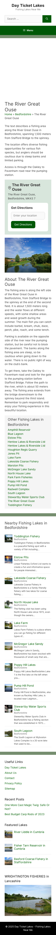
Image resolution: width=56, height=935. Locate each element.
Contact (9, 778)
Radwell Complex (18, 489)
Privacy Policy (13, 783)
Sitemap (10, 788)
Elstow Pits (14, 437)
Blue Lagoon (15, 433)
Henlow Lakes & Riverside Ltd (26, 441)
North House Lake (19, 473)
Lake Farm (14, 457)
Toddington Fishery (20, 505)
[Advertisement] (28, 71)
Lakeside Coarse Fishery (23, 461)
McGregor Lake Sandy (22, 469)
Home (8, 114)
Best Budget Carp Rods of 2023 (24, 814)
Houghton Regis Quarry (22, 449)
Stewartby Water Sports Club (26, 497)
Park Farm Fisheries (20, 477)
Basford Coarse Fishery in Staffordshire (31, 860)
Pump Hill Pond (17, 485)
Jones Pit (13, 453)
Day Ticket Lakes (28, 5)
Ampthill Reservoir (19, 429)
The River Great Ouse (21, 501)
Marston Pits (15, 465)
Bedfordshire (23, 114)
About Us (10, 772)
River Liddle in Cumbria (29, 832)
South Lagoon (16, 493)
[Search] (46, 19)
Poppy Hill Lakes (18, 481)
